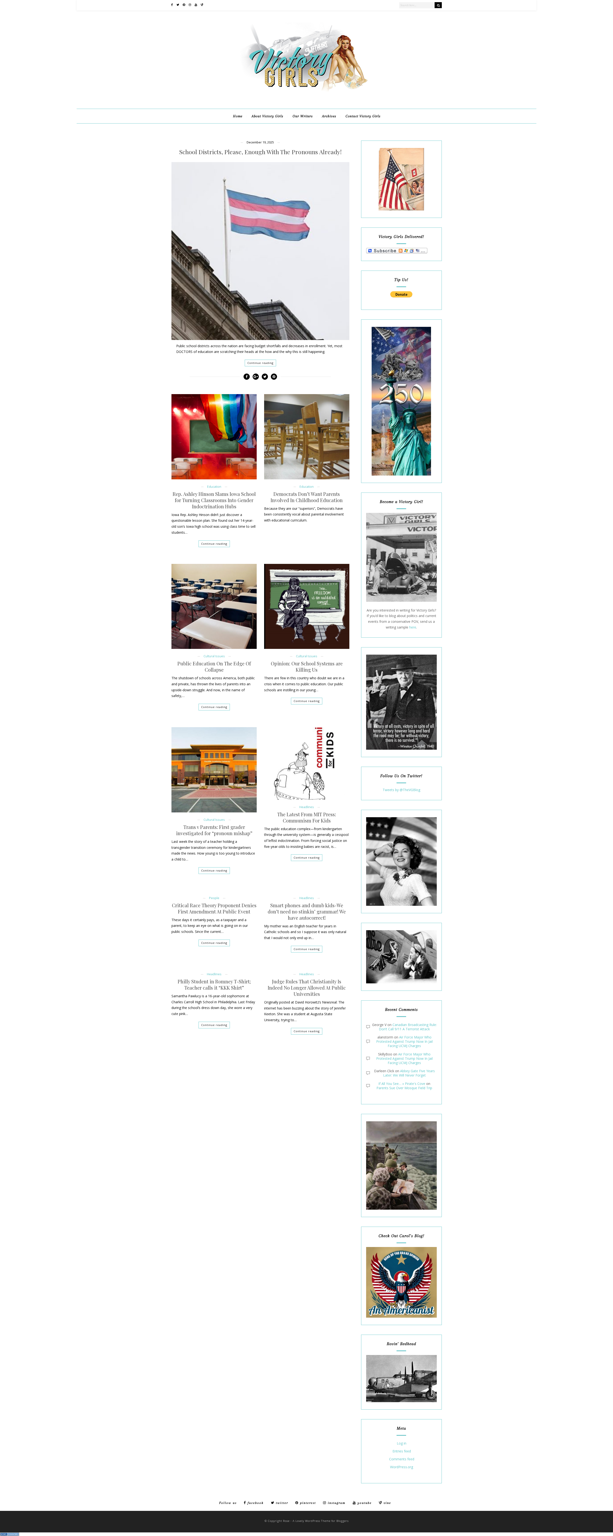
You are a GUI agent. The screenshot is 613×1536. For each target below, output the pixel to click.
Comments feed (401, 1459)
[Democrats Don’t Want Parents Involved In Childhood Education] (306, 436)
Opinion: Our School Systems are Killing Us (307, 666)
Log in (401, 1443)
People (214, 898)
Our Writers (303, 116)
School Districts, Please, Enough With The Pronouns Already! (260, 152)
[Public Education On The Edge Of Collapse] (214, 606)
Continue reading (260, 363)
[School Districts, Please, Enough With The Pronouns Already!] (260, 251)
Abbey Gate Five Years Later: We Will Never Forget (409, 1073)
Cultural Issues (214, 656)
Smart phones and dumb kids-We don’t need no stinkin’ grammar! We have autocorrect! (307, 911)
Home (237, 116)
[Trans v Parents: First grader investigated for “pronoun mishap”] (214, 769)
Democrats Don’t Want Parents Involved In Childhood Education (307, 497)
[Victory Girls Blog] (306, 93)
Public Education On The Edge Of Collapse (214, 666)
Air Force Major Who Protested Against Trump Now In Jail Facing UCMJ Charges (404, 1041)
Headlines (306, 807)
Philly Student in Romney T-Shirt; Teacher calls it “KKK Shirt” (214, 984)
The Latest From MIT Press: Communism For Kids (306, 817)
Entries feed (401, 1451)
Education (214, 487)
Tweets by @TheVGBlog (401, 790)
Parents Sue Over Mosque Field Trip (404, 1088)
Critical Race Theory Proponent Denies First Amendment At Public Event (214, 908)
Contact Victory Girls (363, 116)
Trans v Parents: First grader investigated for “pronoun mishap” (214, 830)
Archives (329, 116)
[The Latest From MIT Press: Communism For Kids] (306, 763)
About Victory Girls (267, 116)
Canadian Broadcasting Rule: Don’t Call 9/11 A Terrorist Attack (408, 1026)
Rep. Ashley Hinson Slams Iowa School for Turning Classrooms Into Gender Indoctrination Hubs (214, 500)
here (412, 627)
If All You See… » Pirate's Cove (401, 1083)
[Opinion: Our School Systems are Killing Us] (306, 606)
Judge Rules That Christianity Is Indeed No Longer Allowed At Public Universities (307, 987)
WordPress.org (401, 1467)
